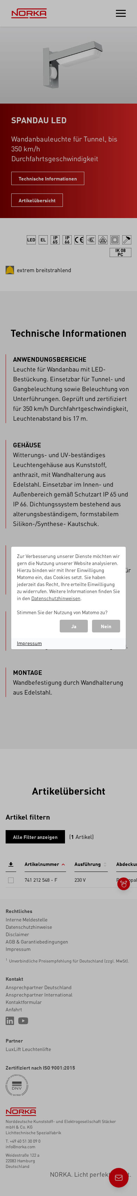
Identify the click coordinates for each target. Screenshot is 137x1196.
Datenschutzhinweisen (55, 598)
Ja (73, 626)
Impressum (29, 643)
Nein (106, 626)
